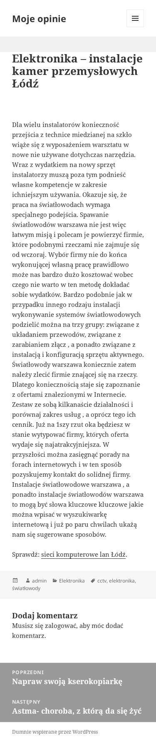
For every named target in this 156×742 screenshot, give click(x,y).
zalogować (60, 625)
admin (39, 580)
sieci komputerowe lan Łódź (83, 554)
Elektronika (72, 580)
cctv (101, 580)
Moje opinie (39, 18)
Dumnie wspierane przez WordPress (55, 731)
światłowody (26, 588)
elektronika (122, 580)
